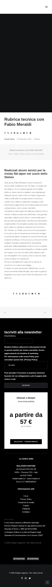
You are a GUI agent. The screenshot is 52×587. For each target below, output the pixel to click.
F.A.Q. (26, 496)
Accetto (12, 365)
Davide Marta (9, 139)
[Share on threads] (11, 133)
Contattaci (26, 512)
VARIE (16, 154)
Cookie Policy (33, 558)
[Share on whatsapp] (20, 133)
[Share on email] (30, 133)
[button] (46, 7)
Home (10, 154)
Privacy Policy (31, 360)
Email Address (10, 336)
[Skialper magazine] (14, 7)
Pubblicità (26, 509)
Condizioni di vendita (26, 502)
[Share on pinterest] (14, 133)
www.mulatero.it (33, 479)
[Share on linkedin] (17, 133)
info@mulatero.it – (19, 479)
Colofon (26, 506)
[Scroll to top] (47, 582)
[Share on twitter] (8, 133)
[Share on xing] (27, 133)
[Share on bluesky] (23, 133)
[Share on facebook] (5, 133)
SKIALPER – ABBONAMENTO (26, 442)
